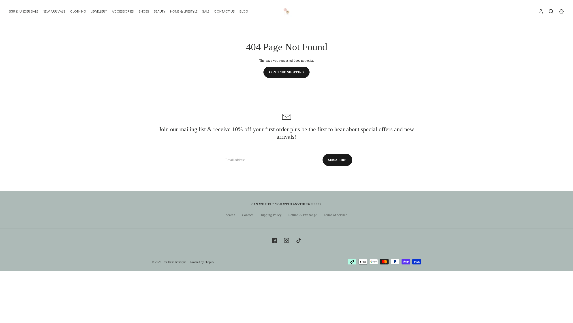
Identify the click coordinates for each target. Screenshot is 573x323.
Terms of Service (335, 215)
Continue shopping (286, 72)
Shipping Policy (270, 215)
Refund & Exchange (302, 215)
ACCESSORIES (123, 11)
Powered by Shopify (202, 262)
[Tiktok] (299, 240)
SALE (205, 11)
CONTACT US (224, 11)
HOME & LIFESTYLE (183, 11)
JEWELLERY (99, 11)
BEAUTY (159, 11)
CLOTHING (78, 11)
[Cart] (561, 11)
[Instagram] (286, 240)
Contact (247, 215)
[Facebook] (274, 240)
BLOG (243, 11)
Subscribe (337, 160)
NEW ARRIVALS (54, 11)
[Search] (551, 11)
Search (230, 215)
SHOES (144, 11)
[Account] (541, 11)
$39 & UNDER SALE (23, 11)
